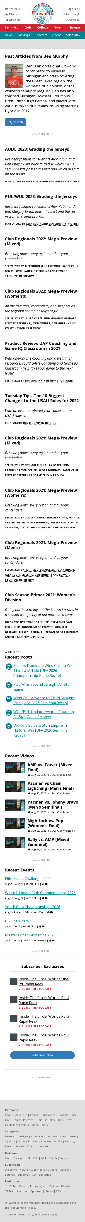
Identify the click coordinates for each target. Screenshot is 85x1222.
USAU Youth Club (33, 912)
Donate (63, 1115)
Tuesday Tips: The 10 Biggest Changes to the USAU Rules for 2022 (42, 398)
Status (25, 1125)
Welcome (11, 1169)
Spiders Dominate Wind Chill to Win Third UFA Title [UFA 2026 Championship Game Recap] (43, 670)
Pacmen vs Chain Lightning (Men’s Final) (50, 785)
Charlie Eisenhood (18, 627)
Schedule (14, 9)
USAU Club (32, 883)
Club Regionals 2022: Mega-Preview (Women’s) (41, 293)
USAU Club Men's (60, 793)
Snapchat (22, 1191)
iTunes (49, 1191)
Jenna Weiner (50, 266)
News (9, 35)
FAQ (33, 1174)
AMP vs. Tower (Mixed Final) (50, 767)
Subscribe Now (42, 1055)
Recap (8, 1146)
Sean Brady (66, 569)
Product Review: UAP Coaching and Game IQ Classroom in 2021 (40, 346)
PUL (35, 1158)
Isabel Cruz (69, 266)
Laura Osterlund (36, 271)
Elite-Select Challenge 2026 (28, 878)
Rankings (23, 35)
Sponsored (65, 380)
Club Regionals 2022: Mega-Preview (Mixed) (41, 241)
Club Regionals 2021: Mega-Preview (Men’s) (41, 545)
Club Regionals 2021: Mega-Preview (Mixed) (41, 440)
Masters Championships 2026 (30, 935)
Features (10, 1136)
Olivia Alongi (34, 517)
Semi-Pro (12, 27)
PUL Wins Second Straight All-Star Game (42, 687)
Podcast (33, 1141)
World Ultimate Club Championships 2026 (40, 892)
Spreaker (36, 1191)
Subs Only (73, 35)
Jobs (60, 1120)
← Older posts (13, 652)
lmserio (43, 475)
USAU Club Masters (34, 940)
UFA (28, 1158)
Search (72, 20)
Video (30, 1146)
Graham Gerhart (64, 318)
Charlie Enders (56, 517)
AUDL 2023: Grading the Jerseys (37, 149)
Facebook (25, 1186)
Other (74, 181)
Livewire (42, 1146)
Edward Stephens (17, 323)
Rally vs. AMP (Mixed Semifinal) (48, 842)
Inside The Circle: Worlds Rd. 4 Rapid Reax (44, 1000)
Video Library (40, 1125)
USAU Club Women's (62, 830)
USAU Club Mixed (60, 774)
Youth (58, 27)
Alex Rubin (33, 181)
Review (51, 380)
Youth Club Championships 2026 (32, 906)
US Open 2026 (17, 921)
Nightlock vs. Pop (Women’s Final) (45, 823)
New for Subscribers (32, 1169)
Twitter (53, 1186)
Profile (58, 1141)
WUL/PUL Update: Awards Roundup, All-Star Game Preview (44, 714)
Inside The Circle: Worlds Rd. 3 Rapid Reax (44, 1019)
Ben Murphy (57, 181)
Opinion (50, 423)
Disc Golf (14, 20)
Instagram (40, 1186)
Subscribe (70, 14)
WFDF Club (32, 898)
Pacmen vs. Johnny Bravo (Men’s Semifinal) (52, 804)
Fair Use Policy (46, 1120)
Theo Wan (48, 632)
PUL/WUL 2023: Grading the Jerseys (41, 196)
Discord (13, 14)
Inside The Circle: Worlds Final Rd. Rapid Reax (44, 981)
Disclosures (49, 1115)
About (8, 1115)
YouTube (10, 1186)
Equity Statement (23, 1120)
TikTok (9, 1191)
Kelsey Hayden (15, 328)
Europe (74, 27)
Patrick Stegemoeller (21, 470)
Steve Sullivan (61, 622)
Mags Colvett (43, 627)
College (43, 27)
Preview (28, 276)
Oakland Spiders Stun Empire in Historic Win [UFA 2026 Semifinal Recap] (40, 730)
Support (23, 1174)
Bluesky (66, 1186)
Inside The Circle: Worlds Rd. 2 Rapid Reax (44, 1038)
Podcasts (41, 35)
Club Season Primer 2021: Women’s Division (40, 597)
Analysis (23, 1136)
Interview (51, 1136)
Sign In (72, 9)
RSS (58, 1191)
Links (63, 1136)
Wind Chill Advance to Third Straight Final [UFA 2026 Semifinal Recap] (44, 700)
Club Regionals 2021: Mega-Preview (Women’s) (41, 492)
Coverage (37, 1136)
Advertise (21, 1115)
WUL (43, 1158)
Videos (56, 35)
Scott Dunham (49, 470)
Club (27, 27)
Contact (34, 1115)
